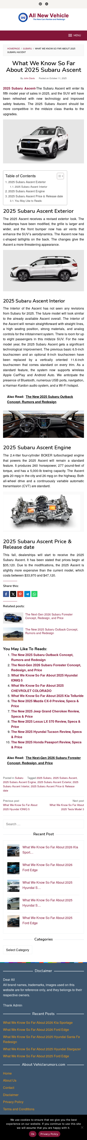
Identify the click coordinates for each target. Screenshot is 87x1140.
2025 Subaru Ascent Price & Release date (35, 196)
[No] (82, 1127)
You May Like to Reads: (28, 201)
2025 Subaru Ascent (65, 778)
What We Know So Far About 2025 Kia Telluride (47, 695)
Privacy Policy (13, 1101)
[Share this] (6, 594)
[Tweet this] (13, 594)
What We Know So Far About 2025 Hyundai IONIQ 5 (20, 805)
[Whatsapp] (34, 594)
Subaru (19, 778)
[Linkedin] (47, 4)
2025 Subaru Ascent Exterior (27, 182)
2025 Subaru (44, 778)
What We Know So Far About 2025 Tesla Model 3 (67, 805)
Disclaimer (10, 1094)
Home (7, 1073)
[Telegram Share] (27, 594)
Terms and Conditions (18, 1109)
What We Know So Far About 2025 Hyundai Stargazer (42, 1049)
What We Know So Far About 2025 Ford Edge (36, 1056)
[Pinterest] (40, 4)
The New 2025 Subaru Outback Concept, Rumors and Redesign (51, 631)
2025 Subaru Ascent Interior (31, 186)
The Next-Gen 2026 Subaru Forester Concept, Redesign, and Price (49, 616)
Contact (8, 1087)
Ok (33, 1134)
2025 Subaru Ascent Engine (26, 191)
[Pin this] (20, 594)
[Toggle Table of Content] (58, 176)
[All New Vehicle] (43, 17)
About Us (9, 1080)
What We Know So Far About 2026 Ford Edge (36, 1029)
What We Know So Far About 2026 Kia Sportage (38, 1022)
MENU (77, 35)
